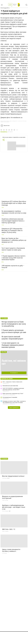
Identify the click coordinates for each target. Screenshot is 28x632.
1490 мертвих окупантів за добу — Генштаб (13, 266)
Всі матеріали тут (14, 372)
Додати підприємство (14, 407)
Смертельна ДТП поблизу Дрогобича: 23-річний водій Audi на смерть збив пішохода (14, 203)
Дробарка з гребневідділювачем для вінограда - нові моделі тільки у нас (13, 507)
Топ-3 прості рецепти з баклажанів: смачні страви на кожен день (13, 249)
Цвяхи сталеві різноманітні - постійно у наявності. (11, 550)
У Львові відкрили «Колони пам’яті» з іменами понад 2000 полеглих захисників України (14, 257)
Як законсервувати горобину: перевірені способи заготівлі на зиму (14, 212)
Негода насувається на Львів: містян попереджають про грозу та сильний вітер (14, 324)
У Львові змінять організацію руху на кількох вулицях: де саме (14, 331)
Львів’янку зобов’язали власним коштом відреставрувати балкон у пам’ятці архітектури (13, 221)
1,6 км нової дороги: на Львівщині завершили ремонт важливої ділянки (13, 345)
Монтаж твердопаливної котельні (13, 476)
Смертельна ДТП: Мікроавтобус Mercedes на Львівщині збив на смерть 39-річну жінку (12, 230)
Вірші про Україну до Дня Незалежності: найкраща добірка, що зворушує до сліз (14, 240)
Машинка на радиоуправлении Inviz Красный (12, 497)
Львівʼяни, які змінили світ (14, 362)
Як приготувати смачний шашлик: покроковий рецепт (12, 338)
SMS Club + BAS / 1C (8, 529)
